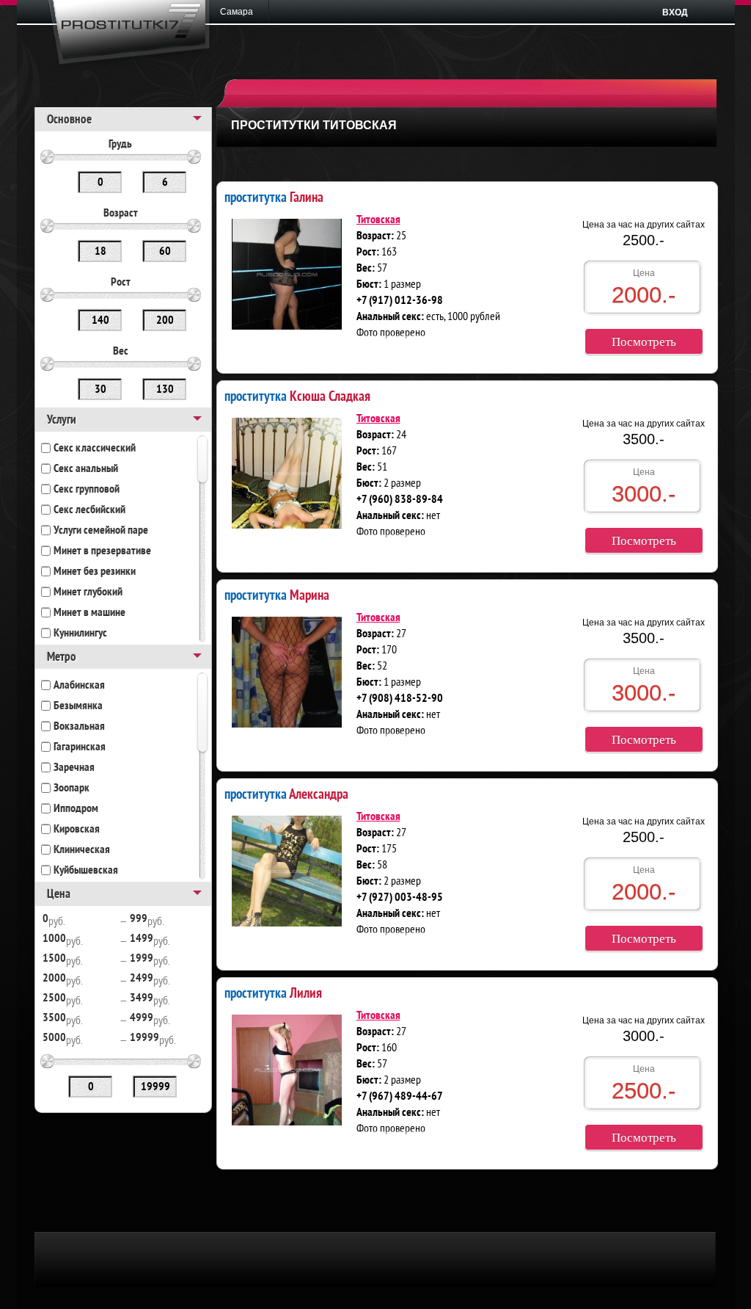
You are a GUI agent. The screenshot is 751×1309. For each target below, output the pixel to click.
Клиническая (82, 850)
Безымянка (78, 706)
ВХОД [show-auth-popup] (675, 12)
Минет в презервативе (102, 551)
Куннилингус (80, 633)
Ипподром (76, 809)
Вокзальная (79, 727)
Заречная (74, 768)
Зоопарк (71, 788)
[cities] (241, 11)
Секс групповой (87, 490)
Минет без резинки (95, 572)
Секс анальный (86, 469)
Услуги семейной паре (101, 531)
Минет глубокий (88, 592)
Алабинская (79, 686)
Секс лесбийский (89, 510)
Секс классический (95, 448)
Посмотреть (644, 342)
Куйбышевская (86, 871)
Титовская (378, 220)
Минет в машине (89, 613)
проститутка (273, 196)
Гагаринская (80, 747)
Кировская (77, 829)
